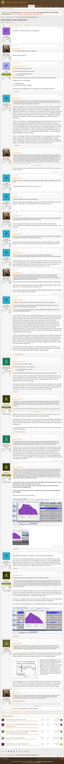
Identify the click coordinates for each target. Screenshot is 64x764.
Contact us (38, 758)
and (19, 354)
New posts (3, 8)
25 (11, 25)
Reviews (15, 6)
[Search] (61, 6)
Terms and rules (46, 758)
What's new (39, 6)
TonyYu (7, 745)
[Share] (59, 28)
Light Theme (5, 758)
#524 (61, 95)
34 (25, 25)
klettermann (8, 721)
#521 (61, 28)
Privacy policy (54, 758)
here (15, 14)
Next (28, 25)
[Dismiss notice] (61, 12)
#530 (61, 249)
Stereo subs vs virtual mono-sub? (16, 719)
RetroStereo (8, 734)
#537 (61, 553)
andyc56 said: (17, 693)
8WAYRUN (39, 762)
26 (13, 25)
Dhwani (57, 745)
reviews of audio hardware (29, 12)
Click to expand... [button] (37, 165)
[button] (43, 6)
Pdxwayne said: (17, 98)
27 (15, 25)
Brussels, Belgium (7, 414)
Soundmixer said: (18, 399)
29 (20, 25)
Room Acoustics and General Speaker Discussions (27, 721)
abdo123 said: (17, 439)
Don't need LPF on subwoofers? (15, 738)
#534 (61, 396)
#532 (61, 297)
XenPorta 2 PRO (26, 762)
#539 (61, 640)
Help (59, 758)
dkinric (3, 22)
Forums (31, 6)
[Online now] (6, 69)
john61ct (7, 727)
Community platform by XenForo (23, 761)
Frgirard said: (17, 48)
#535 (61, 436)
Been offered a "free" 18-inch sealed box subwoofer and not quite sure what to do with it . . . (22, 732)
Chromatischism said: (18, 66)
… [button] (8, 25)
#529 (61, 230)
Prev (4, 25)
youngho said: (17, 152)
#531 (61, 269)
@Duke (14, 141)
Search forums (10, 8)
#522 (61, 45)
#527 (61, 193)
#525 (61, 149)
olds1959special (9, 739)
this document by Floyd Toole (22, 653)
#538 (61, 572)
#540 (61, 690)
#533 (61, 358)
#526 (61, 175)
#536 (61, 463)
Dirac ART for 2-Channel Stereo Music (17, 744)
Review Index (23, 6)
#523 (61, 63)
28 (18, 25)
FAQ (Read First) (6, 6)
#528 (61, 212)
